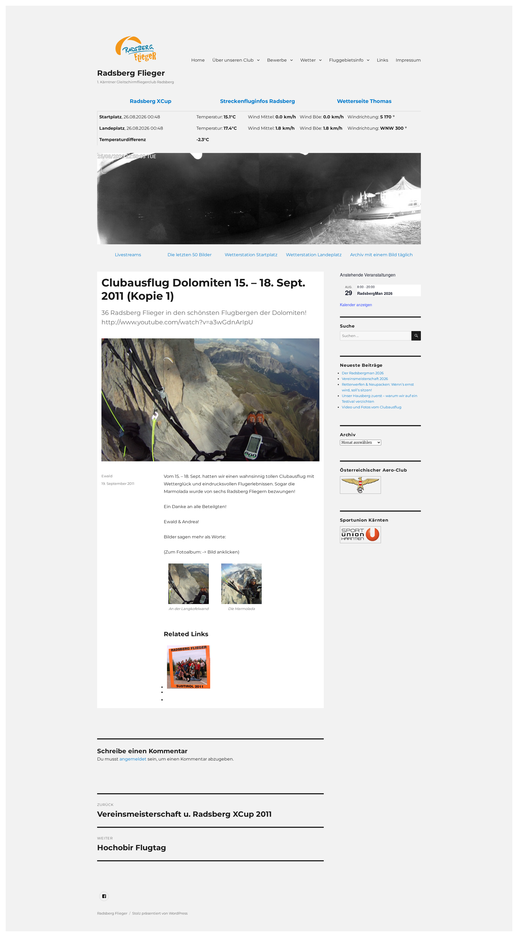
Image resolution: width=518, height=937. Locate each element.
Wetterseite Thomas (364, 101)
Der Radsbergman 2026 (363, 373)
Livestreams (128, 254)
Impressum (408, 60)
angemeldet (133, 759)
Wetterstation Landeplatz (314, 254)
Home (198, 60)
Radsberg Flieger (131, 73)
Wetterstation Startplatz (251, 254)
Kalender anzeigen (356, 304)
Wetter (308, 60)
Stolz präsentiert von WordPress (160, 913)
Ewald (107, 476)
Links (382, 60)
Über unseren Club (233, 60)
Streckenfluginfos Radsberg (257, 101)
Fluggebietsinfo (346, 60)
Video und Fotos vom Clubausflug (371, 407)
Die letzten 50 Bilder (190, 254)
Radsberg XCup (150, 101)
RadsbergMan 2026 (375, 293)
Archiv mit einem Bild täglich (381, 254)
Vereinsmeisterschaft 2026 (365, 378)
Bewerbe (277, 60)
